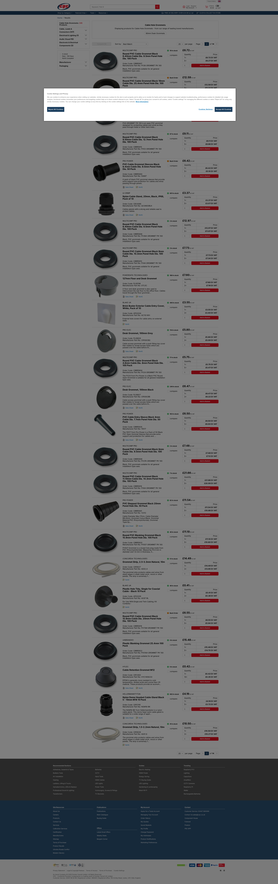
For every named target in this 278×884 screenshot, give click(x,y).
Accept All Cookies (223, 109)
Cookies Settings (206, 109)
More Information (142, 102)
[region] (140, 104)
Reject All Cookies (55, 109)
